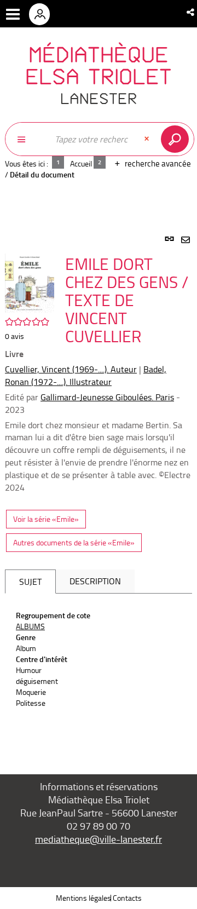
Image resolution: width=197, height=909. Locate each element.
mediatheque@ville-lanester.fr (98, 838)
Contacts (127, 898)
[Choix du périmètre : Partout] (26, 139)
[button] (191, 12)
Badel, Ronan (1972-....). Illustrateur (85, 375)
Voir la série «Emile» (46, 519)
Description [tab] (95, 581)
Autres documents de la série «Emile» (74, 542)
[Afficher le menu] (12, 14)
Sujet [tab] (30, 582)
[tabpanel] (98, 492)
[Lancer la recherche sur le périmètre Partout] (177, 139)
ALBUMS (30, 626)
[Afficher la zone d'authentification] (43, 13)
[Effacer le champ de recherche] (148, 139)
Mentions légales (83, 898)
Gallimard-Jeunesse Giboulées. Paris (107, 397)
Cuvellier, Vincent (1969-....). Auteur (71, 369)
